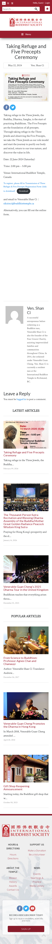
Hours (13, 854)
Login (47, 3)
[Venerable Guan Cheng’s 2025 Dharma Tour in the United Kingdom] (26, 569)
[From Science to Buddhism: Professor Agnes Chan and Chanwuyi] (26, 640)
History (13, 881)
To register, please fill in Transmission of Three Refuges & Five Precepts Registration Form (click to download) (25, 187)
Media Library (37, 885)
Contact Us (13, 889)
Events (37, 873)
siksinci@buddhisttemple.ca (18, 203)
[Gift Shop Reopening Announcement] (26, 768)
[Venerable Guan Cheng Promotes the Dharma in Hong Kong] (26, 706)
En (4, 3)
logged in (21, 399)
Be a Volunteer (37, 854)
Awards (13, 885)
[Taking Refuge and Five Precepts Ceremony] (26, 435)
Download (23, 191)
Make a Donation (37, 850)
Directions (13, 858)
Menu (28, 34)
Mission (13, 877)
